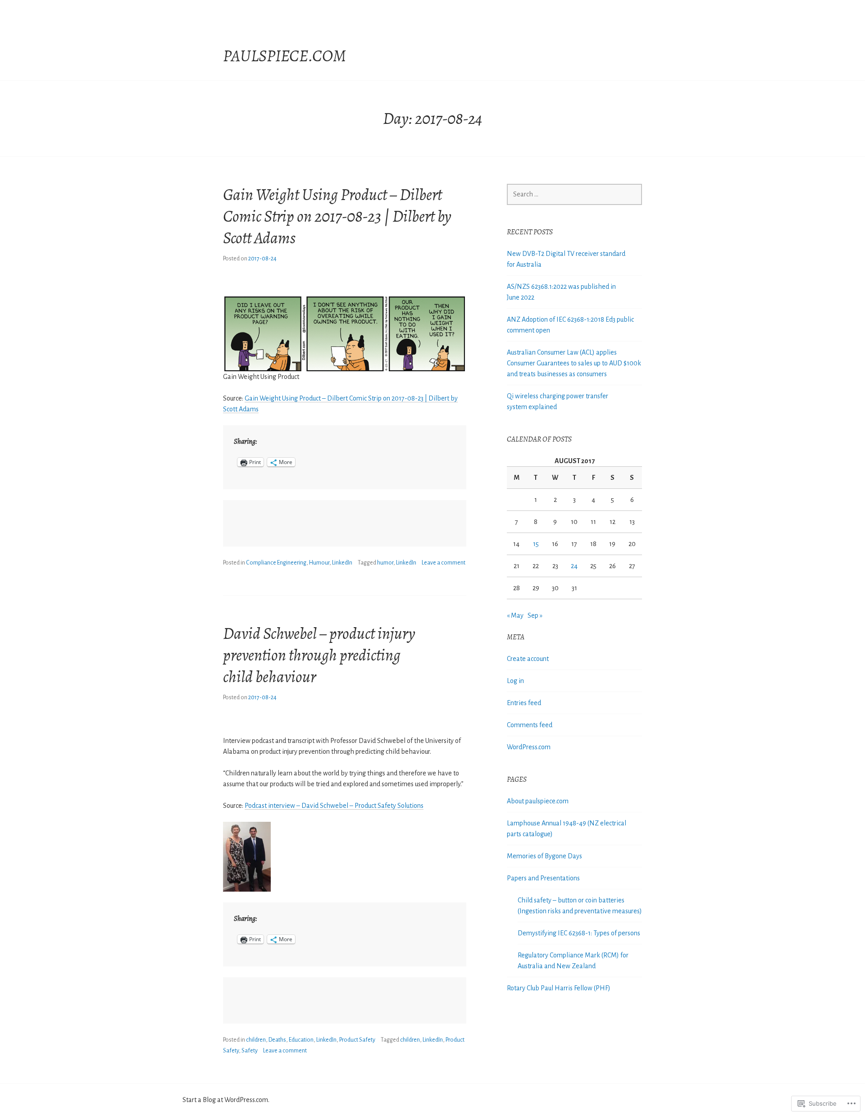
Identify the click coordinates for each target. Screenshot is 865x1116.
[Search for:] (574, 194)
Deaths (277, 1040)
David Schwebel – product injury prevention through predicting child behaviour (319, 655)
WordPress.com (529, 747)
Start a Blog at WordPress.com (225, 1099)
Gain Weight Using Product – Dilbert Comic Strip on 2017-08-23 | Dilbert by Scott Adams (337, 216)
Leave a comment (443, 563)
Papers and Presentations (543, 878)
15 (536, 543)
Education (301, 1040)
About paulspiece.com (538, 801)
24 (574, 565)
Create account (528, 658)
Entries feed (524, 702)
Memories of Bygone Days (544, 856)
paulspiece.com (284, 56)
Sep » (535, 615)
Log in (515, 680)
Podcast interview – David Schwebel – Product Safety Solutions (334, 805)
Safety (249, 1051)
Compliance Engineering (276, 563)
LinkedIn (342, 563)
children (256, 1040)
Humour (319, 563)
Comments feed (529, 725)
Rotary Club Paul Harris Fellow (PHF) (558, 988)
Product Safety (357, 1040)
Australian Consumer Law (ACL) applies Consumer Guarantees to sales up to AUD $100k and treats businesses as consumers (574, 363)
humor (385, 563)
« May (515, 615)
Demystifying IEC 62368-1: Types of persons (579, 933)
